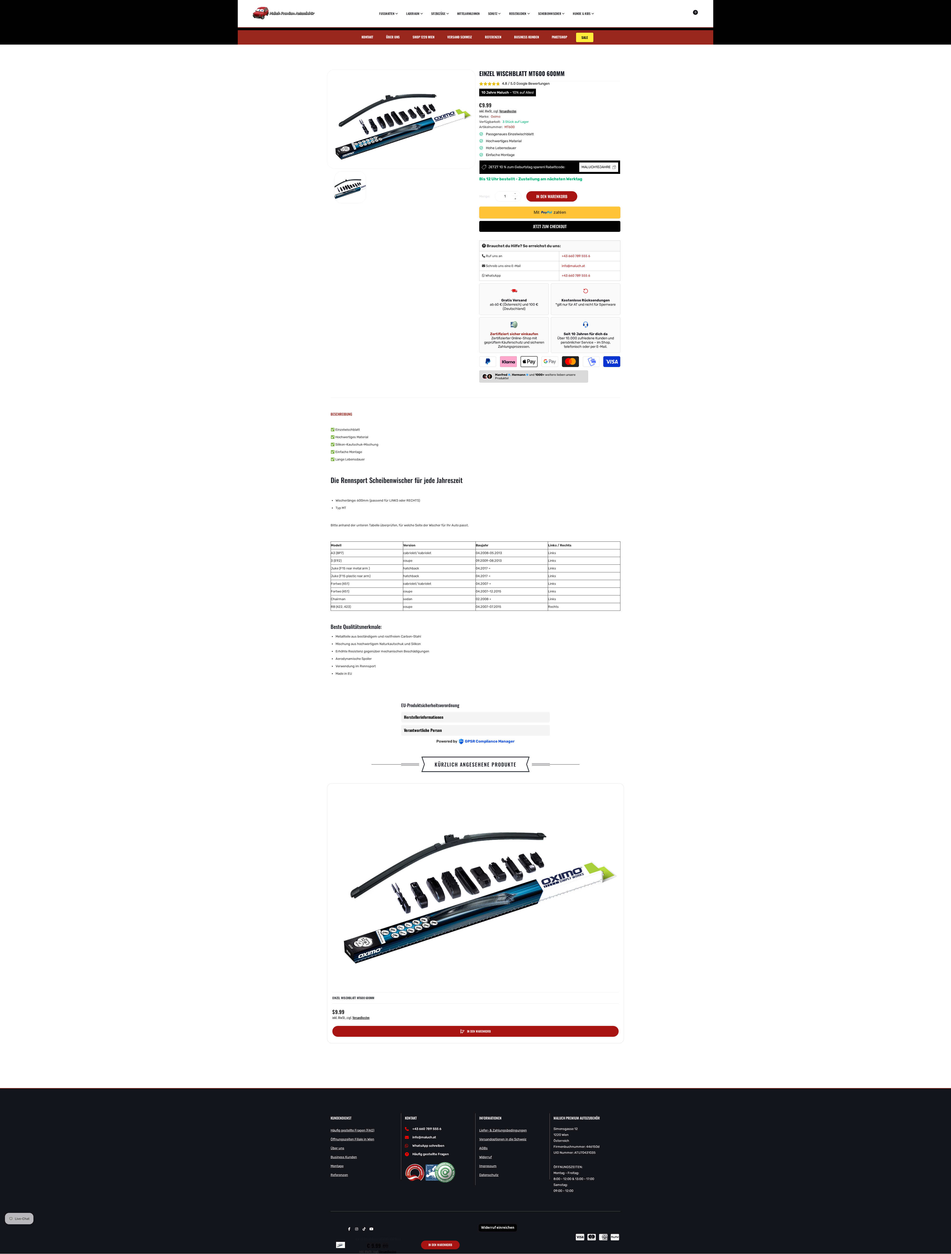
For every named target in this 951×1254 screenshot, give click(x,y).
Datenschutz (489, 1175)
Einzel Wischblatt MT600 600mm (353, 998)
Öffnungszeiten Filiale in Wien (352, 1139)
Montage (337, 1166)
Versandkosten (507, 110)
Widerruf (485, 1157)
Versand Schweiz (459, 36)
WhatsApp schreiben (428, 1145)
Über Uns (393, 36)
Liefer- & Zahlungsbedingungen (503, 1130)
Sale (584, 37)
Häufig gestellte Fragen (430, 1154)
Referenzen (493, 36)
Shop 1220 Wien (423, 36)
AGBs (483, 1148)
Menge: (484, 196)
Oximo (495, 116)
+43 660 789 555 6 (576, 256)
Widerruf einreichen (497, 1227)
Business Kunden (526, 36)
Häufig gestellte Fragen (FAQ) (352, 1130)
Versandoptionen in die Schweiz (503, 1139)
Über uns (337, 1148)
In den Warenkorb (551, 196)
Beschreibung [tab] (341, 414)
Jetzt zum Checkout (550, 226)
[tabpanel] (475, 551)
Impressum (488, 1166)
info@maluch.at (573, 266)
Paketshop (559, 36)
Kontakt (367, 36)
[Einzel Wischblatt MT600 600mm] (350, 187)
